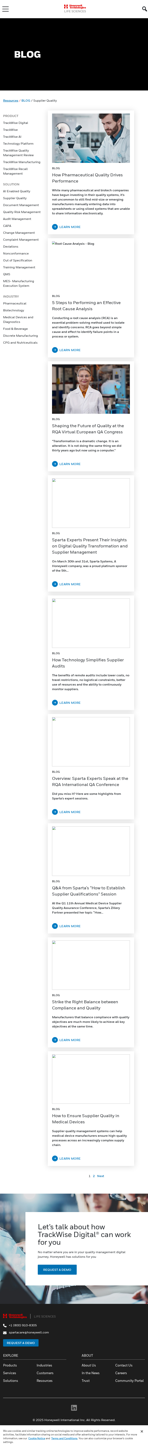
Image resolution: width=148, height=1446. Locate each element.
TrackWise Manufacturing (21, 162)
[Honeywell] (75, 7)
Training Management (19, 267)
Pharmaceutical (14, 303)
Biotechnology (13, 310)
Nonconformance (16, 253)
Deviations (11, 246)
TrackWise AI (12, 136)
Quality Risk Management (22, 212)
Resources (10, 100)
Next (100, 1176)
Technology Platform (18, 143)
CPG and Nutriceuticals (20, 342)
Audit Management (17, 219)
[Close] (142, 1431)
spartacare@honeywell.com (28, 1332)
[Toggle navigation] (5, 9)
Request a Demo (21, 1343)
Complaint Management (21, 239)
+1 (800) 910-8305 (22, 1325)
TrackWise (10, 130)
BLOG (25, 100)
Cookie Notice (36, 1438)
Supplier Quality (15, 198)
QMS (6, 274)
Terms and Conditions (64, 1438)
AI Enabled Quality (16, 191)
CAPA (7, 226)
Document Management (21, 205)
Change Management (19, 233)
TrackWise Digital (15, 123)
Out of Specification (17, 260)
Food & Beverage (15, 329)
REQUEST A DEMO (57, 1270)
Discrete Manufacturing (20, 335)
